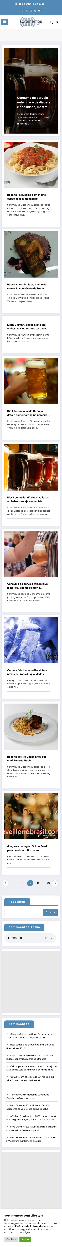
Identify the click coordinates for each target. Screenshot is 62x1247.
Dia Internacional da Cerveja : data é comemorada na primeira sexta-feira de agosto (27, 413)
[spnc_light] (58, 23)
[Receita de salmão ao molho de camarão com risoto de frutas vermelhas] (31, 254)
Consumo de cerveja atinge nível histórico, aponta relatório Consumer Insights (27, 586)
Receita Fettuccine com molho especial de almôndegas (26, 196)
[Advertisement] (31, 982)
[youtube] (39, 10)
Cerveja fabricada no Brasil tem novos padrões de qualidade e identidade (27, 672)
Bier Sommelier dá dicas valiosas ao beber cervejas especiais (28, 499)
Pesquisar (17, 902)
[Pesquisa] (51, 22)
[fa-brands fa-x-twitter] (26, 10)
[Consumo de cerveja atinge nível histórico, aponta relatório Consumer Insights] (31, 553)
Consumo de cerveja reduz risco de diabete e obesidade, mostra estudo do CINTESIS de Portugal (33, 102)
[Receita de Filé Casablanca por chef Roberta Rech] (31, 726)
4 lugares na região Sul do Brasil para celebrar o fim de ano (27, 848)
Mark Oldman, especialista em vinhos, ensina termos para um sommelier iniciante (26, 327)
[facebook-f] (22, 10)
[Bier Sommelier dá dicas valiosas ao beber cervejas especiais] (31, 467)
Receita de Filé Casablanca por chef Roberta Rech (26, 758)
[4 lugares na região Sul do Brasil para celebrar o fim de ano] (31, 816)
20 (48, 883)
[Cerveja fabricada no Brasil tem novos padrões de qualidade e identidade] (31, 639)
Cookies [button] (11, 1239)
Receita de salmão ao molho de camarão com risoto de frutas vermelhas (26, 286)
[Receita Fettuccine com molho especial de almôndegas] (31, 164)
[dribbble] (31, 10)
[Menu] (4, 22)
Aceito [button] (25, 1239)
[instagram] (35, 10)
